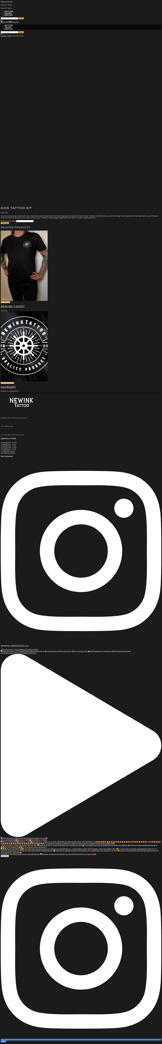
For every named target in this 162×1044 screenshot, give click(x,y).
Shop (9, 36)
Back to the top (6, 2)
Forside (3, 36)
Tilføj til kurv (5, 223)
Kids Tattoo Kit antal (8, 221)
